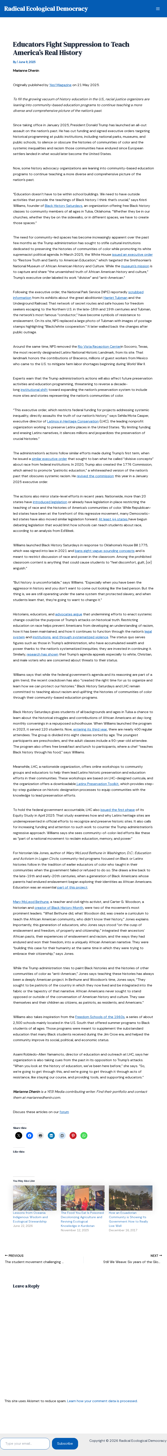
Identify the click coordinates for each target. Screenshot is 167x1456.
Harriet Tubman (115, 297)
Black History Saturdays (63, 205)
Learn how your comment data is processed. (102, 1401)
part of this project (72, 887)
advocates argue (68, 614)
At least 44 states (114, 519)
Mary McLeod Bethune (31, 901)
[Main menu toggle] (158, 9)
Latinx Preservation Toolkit (97, 784)
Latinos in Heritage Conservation (73, 421)
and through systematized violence (80, 637)
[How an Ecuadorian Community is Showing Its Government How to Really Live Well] (130, 1198)
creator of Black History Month (59, 907)
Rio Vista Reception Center (99, 346)
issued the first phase (117, 809)
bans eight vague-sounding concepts (105, 550)
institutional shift (34, 389)
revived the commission (95, 476)
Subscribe (65, 1443)
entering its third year (90, 729)
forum (64, 1112)
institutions (42, 637)
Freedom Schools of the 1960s (100, 1017)
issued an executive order (132, 254)
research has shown (42, 654)
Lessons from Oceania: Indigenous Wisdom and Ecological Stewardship (30, 1217)
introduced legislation (50, 502)
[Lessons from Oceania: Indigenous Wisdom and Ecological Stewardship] (35, 1198)
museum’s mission (135, 266)
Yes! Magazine (60, 85)
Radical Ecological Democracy (46, 8)
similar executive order (49, 458)
